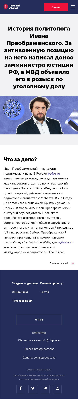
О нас (39, 319)
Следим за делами (25, 283)
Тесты (44, 291)
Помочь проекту (51, 283)
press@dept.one (44, 348)
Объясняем (20, 291)
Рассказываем (22, 300)
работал (54, 173)
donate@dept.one (45, 357)
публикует (65, 242)
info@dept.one (51, 340)
